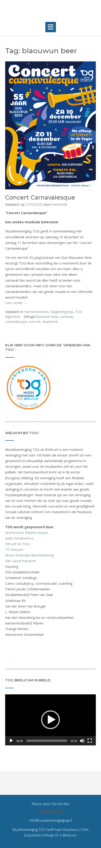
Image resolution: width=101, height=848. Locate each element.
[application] (50, 719)
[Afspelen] (11, 740)
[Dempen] (82, 740)
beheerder (60, 204)
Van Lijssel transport (20, 561)
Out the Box (60, 804)
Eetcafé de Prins (17, 544)
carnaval (66, 316)
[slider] (47, 741)
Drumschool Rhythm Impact (26, 532)
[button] (50, 27)
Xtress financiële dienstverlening (29, 555)
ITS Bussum (14, 549)
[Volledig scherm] (89, 740)
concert (34, 321)
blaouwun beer (47, 316)
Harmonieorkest (36, 311)
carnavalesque (16, 321)
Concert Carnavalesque (40, 197)
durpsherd (50, 321)
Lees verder (16, 302)
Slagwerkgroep (62, 311)
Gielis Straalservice (19, 538)
